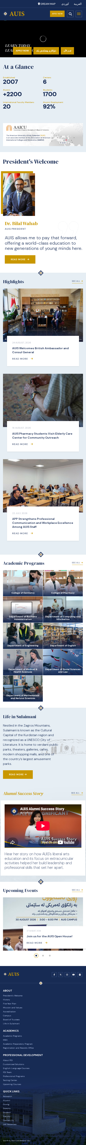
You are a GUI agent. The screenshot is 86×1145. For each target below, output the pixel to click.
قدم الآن (67, 50)
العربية (78, 3)
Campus (7, 1015)
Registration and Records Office (18, 1048)
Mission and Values (12, 1007)
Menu (79, 14)
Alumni (6, 1100)
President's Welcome (12, 995)
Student (7, 1112)
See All (76, 281)
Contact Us (8, 1120)
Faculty (6, 1116)
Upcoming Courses (12, 1084)
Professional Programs (14, 1076)
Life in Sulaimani (11, 1023)
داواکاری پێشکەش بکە (46, 50)
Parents (7, 1108)
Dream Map (47, 4)
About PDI (8, 1060)
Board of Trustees (11, 1019)
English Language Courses (16, 1068)
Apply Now (57, 14)
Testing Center (10, 1080)
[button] (36, 956)
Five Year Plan (9, 1003)
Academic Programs (12, 1036)
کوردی (65, 3)
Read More (18, 259)
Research (7, 1096)
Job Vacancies (10, 1124)
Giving (6, 1104)
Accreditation (9, 1011)
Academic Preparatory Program (18, 1044)
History (6, 999)
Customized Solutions (13, 1064)
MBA (5, 1040)
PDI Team (7, 1072)
